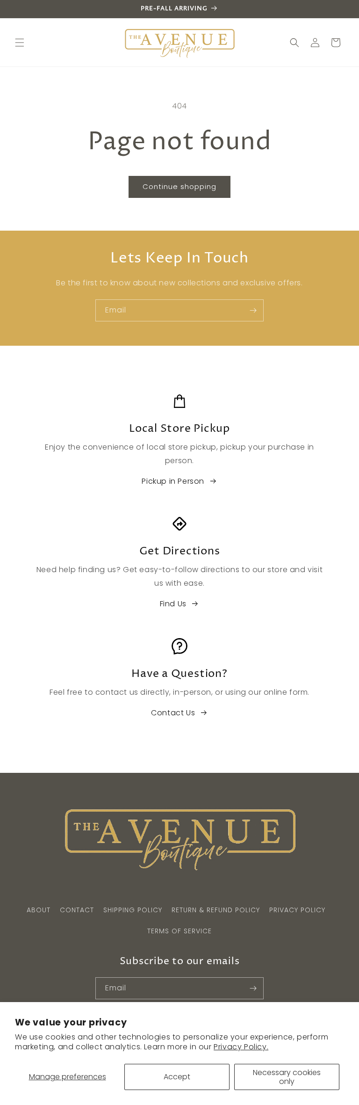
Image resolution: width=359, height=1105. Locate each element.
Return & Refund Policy (216, 910)
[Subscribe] (253, 310)
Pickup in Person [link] (173, 481)
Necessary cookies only (287, 1077)
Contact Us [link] (173, 712)
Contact (77, 910)
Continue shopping (179, 186)
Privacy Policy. (241, 1046)
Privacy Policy (297, 910)
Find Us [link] (173, 603)
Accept (177, 1076)
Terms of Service (179, 931)
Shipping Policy (132, 910)
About (38, 910)
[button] (19, 42)
